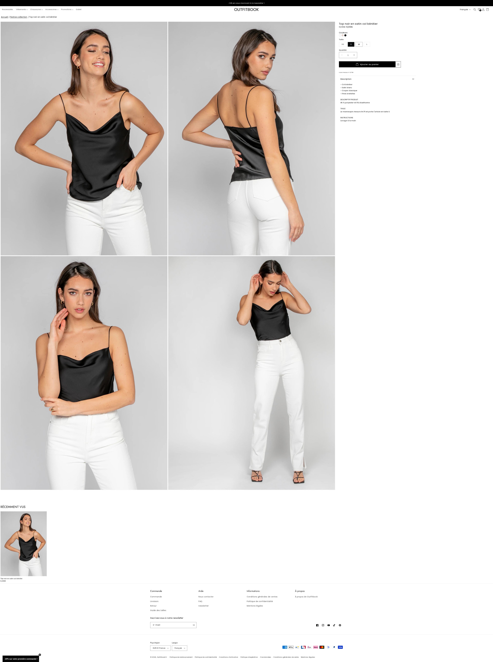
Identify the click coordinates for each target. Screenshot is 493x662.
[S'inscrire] (193, 625)
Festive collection (18, 17)
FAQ (200, 601)
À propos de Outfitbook (306, 596)
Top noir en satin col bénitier (43, 17)
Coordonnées (265, 657)
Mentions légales (255, 606)
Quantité (343, 50)
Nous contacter (206, 596)
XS (344, 44)
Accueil (4, 17)
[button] (22, 9)
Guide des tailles (158, 610)
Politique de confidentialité (260, 601)
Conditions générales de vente (285, 657)
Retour (153, 606)
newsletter (203, 606)
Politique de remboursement (181, 657)
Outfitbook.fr (162, 657)
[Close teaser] (40, 655)
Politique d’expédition (249, 657)
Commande (156, 596)
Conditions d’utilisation (228, 657)
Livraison (154, 601)
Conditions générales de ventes (262, 596)
